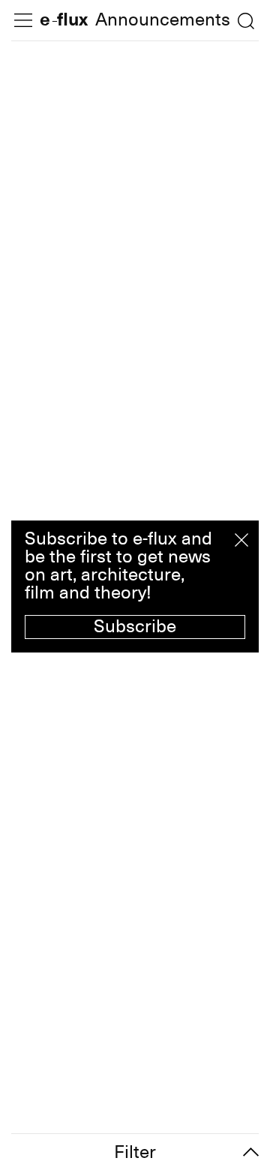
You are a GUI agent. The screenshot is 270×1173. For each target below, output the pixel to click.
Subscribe (135, 626)
